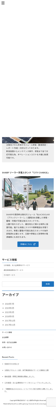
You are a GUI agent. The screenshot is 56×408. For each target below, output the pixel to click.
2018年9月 (9, 316)
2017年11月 (10, 325)
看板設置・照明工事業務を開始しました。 (19, 376)
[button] (27, 244)
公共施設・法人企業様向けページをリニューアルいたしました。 (28, 383)
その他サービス (9, 275)
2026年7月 (9, 304)
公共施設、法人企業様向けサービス (17, 265)
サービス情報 (9, 259)
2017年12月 (10, 320)
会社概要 (5, 337)
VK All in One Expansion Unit (43, 404)
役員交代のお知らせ (11, 364)
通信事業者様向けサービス (13, 270)
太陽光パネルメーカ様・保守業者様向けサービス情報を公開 (26, 370)
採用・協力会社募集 (9, 342)
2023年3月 (9, 308)
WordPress (14, 404)
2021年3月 (9, 312)
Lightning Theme (27, 404)
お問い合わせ (7, 347)
